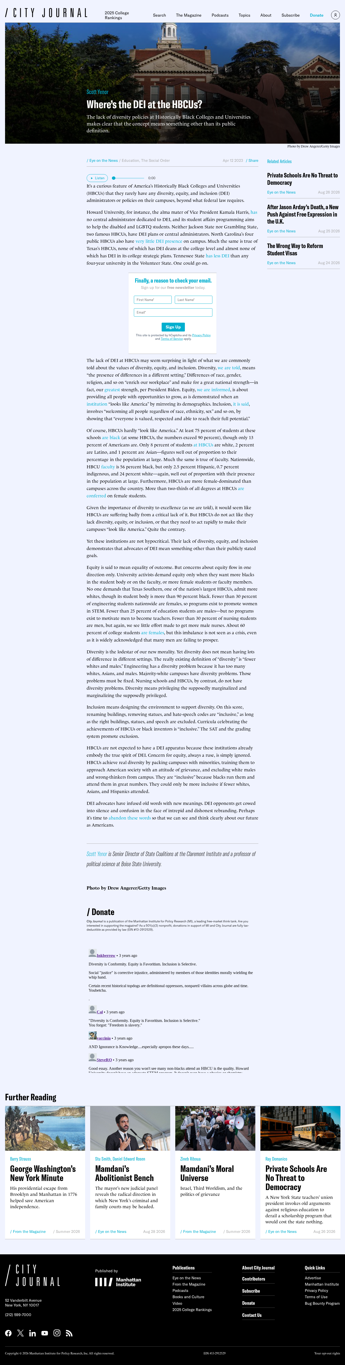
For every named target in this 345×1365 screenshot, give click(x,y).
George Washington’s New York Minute (43, 1173)
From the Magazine (29, 1231)
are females (152, 632)
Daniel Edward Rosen (129, 1159)
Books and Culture (188, 1296)
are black (111, 437)
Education (130, 160)
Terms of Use (316, 1296)
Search (159, 15)
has (254, 211)
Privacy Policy (201, 335)
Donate (317, 15)
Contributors (253, 1279)
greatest (112, 389)
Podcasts (220, 15)
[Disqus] (172, 1010)
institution (97, 403)
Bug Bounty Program (322, 1303)
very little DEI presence (159, 240)
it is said (241, 403)
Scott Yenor (97, 92)
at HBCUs (203, 444)
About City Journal (258, 1267)
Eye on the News (112, 1231)
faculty (108, 466)
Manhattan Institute (322, 1284)
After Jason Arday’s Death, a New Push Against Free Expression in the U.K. (302, 214)
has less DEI (217, 255)
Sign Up (173, 326)
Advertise (313, 1278)
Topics (244, 15)
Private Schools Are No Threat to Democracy (302, 179)
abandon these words (130, 817)
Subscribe (291, 15)
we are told (229, 367)
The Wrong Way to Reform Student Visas (295, 249)
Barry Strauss (20, 1159)
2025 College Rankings (117, 15)
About (266, 15)
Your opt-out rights (327, 1353)
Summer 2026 (68, 1231)
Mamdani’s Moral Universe (207, 1173)
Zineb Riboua (190, 1159)
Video (177, 1303)
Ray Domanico (276, 1159)
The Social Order (155, 160)
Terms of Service (172, 339)
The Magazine (189, 15)
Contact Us (252, 1315)
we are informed (213, 389)
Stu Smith (103, 1159)
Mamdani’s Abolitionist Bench (124, 1173)
